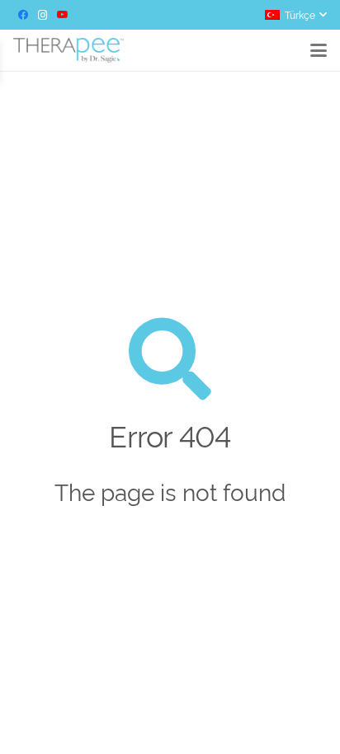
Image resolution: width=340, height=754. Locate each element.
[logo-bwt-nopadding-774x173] (68, 50)
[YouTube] (63, 15)
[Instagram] (43, 15)
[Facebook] (23, 15)
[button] (296, 15)
